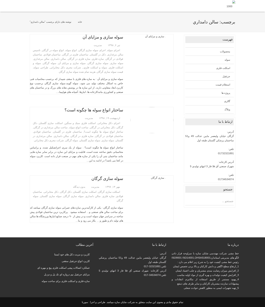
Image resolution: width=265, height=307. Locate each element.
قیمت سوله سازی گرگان (110, 71)
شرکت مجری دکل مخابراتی (65, 67)
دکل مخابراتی (51, 191)
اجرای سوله (113, 50)
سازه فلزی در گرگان (79, 58)
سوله (227, 59)
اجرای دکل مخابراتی (109, 123)
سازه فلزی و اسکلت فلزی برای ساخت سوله (66, 281)
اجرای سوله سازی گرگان (92, 50)
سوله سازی (116, 63)
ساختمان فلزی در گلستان (67, 131)
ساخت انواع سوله (78, 127)
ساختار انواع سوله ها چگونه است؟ (94, 110)
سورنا (85, 302)
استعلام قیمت (223, 84)
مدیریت (98, 45)
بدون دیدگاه (79, 186)
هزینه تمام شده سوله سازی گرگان (77, 71)
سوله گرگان (49, 63)
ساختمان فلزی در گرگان (75, 54)
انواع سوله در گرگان (53, 50)
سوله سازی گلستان (90, 140)
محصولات (225, 51)
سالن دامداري (58, 58)
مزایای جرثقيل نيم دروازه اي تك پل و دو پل (67, 274)
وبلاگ (227, 109)
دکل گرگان (66, 191)
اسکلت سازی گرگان (109, 191)
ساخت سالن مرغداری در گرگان (51, 127)
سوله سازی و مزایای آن (103, 37)
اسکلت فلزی (223, 68)
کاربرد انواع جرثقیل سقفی (76, 261)
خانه (80, 22)
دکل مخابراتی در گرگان (102, 127)
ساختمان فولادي (52, 54)
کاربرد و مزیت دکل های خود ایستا (72, 254)
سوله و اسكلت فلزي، (95, 67)
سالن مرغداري (41, 58)
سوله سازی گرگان (98, 63)
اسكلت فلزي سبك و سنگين (80, 123)
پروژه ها (226, 92)
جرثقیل (226, 76)
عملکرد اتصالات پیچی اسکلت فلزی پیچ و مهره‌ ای (63, 267)
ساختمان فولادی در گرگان (109, 136)
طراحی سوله (41, 67)
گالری (227, 101)
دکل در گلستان (98, 54)
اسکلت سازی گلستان (51, 123)
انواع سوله (71, 50)
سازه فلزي (98, 58)
